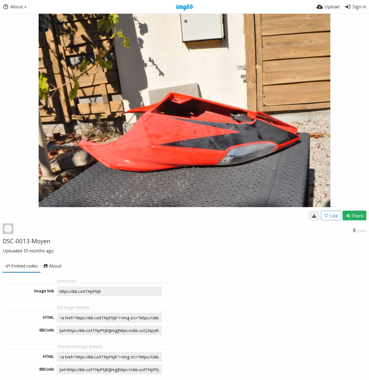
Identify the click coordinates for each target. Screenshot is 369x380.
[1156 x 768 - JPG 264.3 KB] (314, 215)
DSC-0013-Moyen (27, 241)
